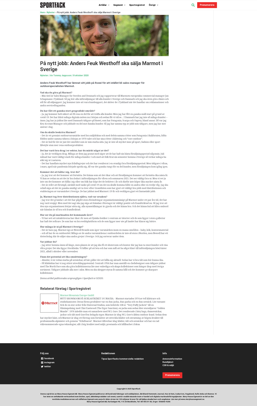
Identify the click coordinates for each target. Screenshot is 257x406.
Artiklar (103, 5)
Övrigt (152, 5)
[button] (108, 5)
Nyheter (44, 75)
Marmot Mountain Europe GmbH (77, 295)
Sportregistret (137, 5)
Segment (118, 5)
